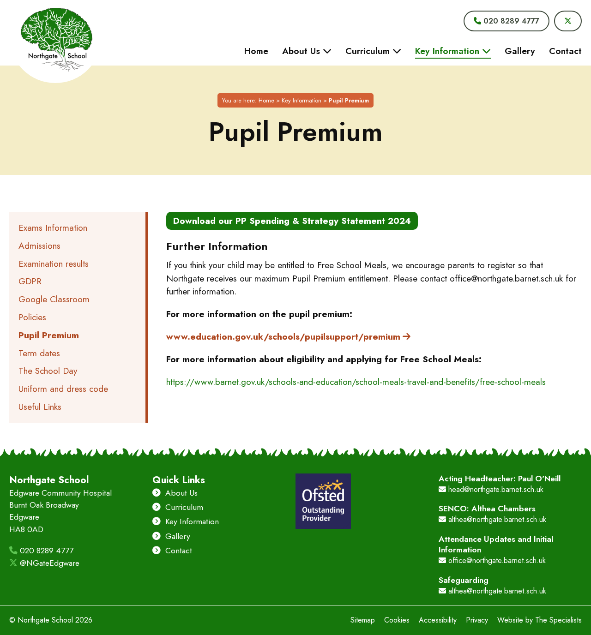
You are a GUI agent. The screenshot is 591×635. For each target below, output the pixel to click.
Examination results (53, 263)
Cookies (397, 620)
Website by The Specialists (539, 620)
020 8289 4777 (45, 551)
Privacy (477, 620)
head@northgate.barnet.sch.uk (494, 489)
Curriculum (183, 507)
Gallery (176, 536)
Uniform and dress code (63, 388)
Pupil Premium (48, 335)
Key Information (301, 100)
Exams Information (52, 227)
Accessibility (438, 620)
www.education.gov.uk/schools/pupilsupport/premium (283, 336)
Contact (177, 551)
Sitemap (362, 620)
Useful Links (39, 406)
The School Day (47, 370)
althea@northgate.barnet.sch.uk (496, 519)
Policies (32, 317)
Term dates (39, 353)
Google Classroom (54, 299)
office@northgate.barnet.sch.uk (496, 560)
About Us (180, 493)
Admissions (39, 245)
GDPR (30, 281)
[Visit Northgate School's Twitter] (568, 21)
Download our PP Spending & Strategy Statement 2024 (292, 220)
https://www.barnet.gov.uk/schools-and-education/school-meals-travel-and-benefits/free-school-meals (356, 381)
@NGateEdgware (48, 563)
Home (266, 100)
